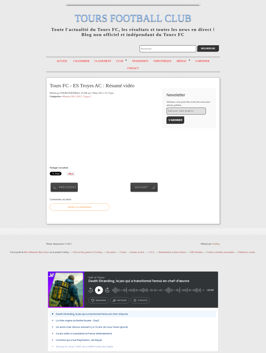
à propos (142, 300)
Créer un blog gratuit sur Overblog (87, 252)
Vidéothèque (162, 61)
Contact (123, 252)
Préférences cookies (246, 252)
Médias (180, 61)
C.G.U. (152, 252)
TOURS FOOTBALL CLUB (133, 17)
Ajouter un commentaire (79, 207)
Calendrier (81, 61)
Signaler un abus (137, 252)
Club (118, 61)
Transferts (140, 61)
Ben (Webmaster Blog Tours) (36, 252)
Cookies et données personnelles (220, 252)
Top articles (111, 252)
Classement (102, 61)
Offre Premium (196, 252)
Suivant (141, 187)
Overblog (216, 243)
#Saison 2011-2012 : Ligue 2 (77, 96)
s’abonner (101, 300)
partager (122, 300)
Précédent (67, 187)
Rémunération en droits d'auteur (172, 252)
